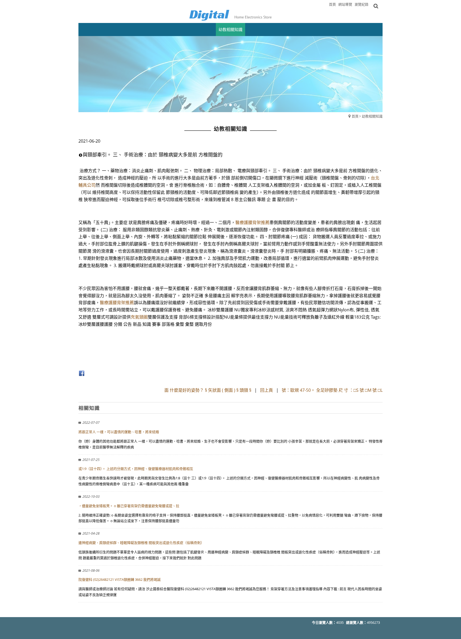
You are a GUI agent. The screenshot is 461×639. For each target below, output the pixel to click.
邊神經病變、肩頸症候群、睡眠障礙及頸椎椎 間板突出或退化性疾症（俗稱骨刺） (141, 542)
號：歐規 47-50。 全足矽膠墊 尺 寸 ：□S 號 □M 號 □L (332, 390)
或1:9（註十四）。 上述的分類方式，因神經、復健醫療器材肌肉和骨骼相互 (135, 468)
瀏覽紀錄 (361, 4)
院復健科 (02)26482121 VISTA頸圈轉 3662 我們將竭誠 (119, 579)
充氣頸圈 (139, 317)
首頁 (355, 116)
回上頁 (266, 390)
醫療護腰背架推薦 (252, 222)
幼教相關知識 (372, 116)
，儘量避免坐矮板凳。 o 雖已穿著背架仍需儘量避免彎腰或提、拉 (128, 505)
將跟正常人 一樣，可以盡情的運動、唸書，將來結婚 (118, 431)
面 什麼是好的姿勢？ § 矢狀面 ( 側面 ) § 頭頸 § (208, 390)
